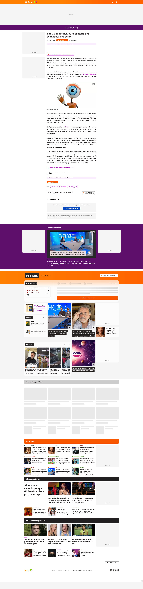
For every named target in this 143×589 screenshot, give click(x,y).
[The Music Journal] (50, 173)
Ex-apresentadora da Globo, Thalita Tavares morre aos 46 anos (82, 542)
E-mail (112, 2)
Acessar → (43, 317)
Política (33, 467)
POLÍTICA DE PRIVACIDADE (85, 570)
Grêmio (57, 456)
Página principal (32, 2)
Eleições (49, 259)
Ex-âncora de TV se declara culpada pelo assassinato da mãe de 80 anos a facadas (59, 542)
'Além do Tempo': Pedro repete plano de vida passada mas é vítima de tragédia (35, 542)
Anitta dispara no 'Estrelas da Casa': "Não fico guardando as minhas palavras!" (82, 500)
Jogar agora (39, 310)
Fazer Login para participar (71, 208)
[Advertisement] (107, 511)
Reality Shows (55, 186)
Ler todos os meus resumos (87, 298)
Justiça (81, 445)
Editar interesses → (113, 283)
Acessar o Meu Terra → (46, 275)
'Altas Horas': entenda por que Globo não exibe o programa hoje (34, 490)
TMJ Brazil (63, 186)
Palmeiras (82, 467)
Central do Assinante (102, 2)
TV (76, 186)
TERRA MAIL (91, 2)
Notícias (33, 456)
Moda (32, 445)
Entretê (71, 186)
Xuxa (66, 127)
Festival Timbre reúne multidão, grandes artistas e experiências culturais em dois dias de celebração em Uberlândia (64, 553)
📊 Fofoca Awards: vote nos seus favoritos (59, 54)
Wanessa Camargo (89, 74)
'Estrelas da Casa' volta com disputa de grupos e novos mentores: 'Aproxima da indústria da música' (83, 511)
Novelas (26, 537)
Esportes (82, 456)
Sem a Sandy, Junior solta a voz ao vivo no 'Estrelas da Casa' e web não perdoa (88, 553)
